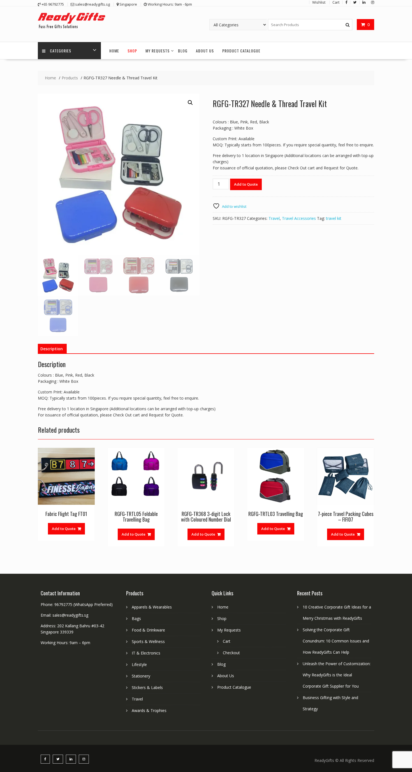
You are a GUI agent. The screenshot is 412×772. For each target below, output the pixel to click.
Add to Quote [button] (64, 528)
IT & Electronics (146, 653)
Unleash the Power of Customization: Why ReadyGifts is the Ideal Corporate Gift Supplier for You (337, 675)
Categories (60, 51)
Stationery (141, 676)
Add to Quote (246, 184)
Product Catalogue (241, 51)
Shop (132, 51)
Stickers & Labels (147, 687)
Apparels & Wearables (152, 607)
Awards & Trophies (149, 710)
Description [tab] (51, 348)
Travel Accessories (299, 218)
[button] (190, 103)
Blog (183, 51)
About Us (205, 51)
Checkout (231, 652)
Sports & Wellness (148, 641)
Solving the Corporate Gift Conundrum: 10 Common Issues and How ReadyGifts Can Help (336, 641)
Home (114, 51)
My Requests (157, 51)
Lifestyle (139, 664)
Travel (274, 218)
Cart (226, 641)
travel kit (333, 218)
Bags (136, 618)
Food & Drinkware (148, 630)
